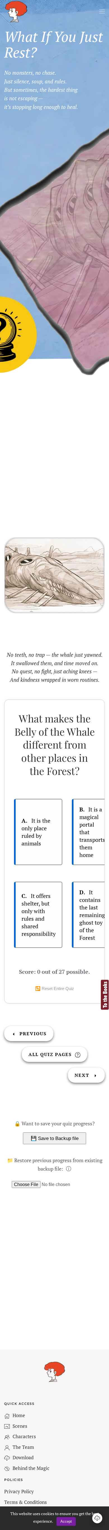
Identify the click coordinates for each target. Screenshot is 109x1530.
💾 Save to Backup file (55, 1138)
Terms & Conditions (25, 1502)
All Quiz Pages (51, 1054)
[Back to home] (16, 11)
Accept (66, 1521)
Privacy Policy (19, 1491)
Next (83, 1075)
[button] (102, 11)
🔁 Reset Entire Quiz (54, 988)
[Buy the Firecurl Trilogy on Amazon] (105, 994)
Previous (32, 1033)
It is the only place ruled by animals (36, 832)
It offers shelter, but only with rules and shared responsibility (39, 915)
